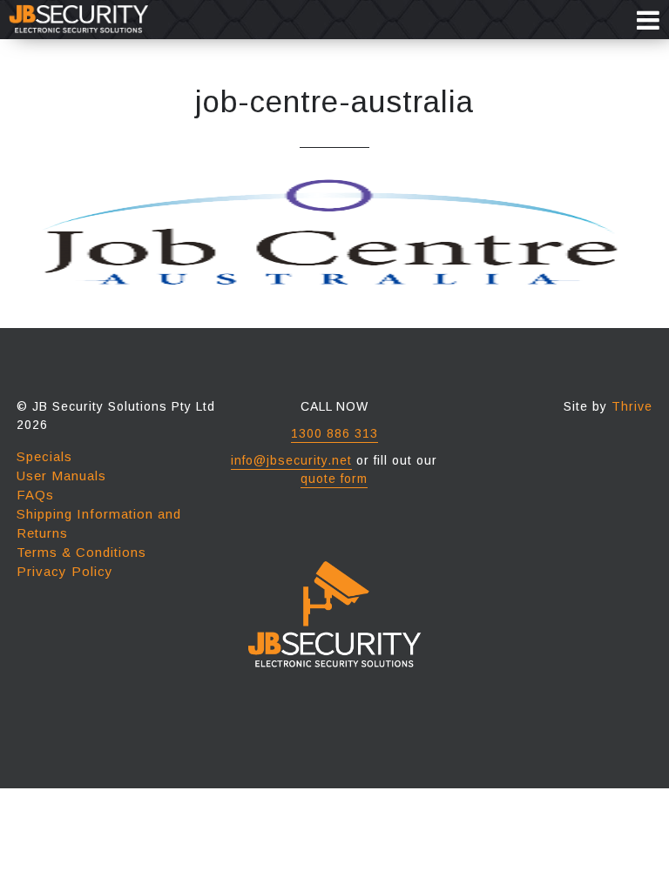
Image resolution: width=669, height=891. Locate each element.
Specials (44, 456)
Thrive (632, 406)
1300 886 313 (334, 433)
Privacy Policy (65, 571)
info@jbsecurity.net (291, 460)
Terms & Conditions (81, 552)
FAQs (35, 494)
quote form (334, 479)
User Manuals (61, 475)
